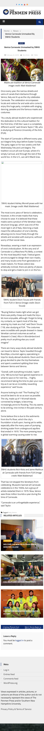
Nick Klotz (26, 55)
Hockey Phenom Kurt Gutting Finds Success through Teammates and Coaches (11, 627)
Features (8, 541)
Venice (14, 512)
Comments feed (11, 678)
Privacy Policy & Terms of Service (16, 709)
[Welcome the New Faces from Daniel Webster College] (22, 535)
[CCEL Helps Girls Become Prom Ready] (22, 570)
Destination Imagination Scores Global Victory (20, 612)
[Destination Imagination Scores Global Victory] (22, 603)
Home (7, 30)
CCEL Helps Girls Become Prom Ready (19, 582)
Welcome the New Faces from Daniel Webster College (19, 545)
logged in (19, 640)
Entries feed (9, 674)
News (15, 30)
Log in (6, 669)
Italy (9, 512)
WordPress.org (10, 682)
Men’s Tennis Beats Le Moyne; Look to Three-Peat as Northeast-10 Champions (33, 627)
